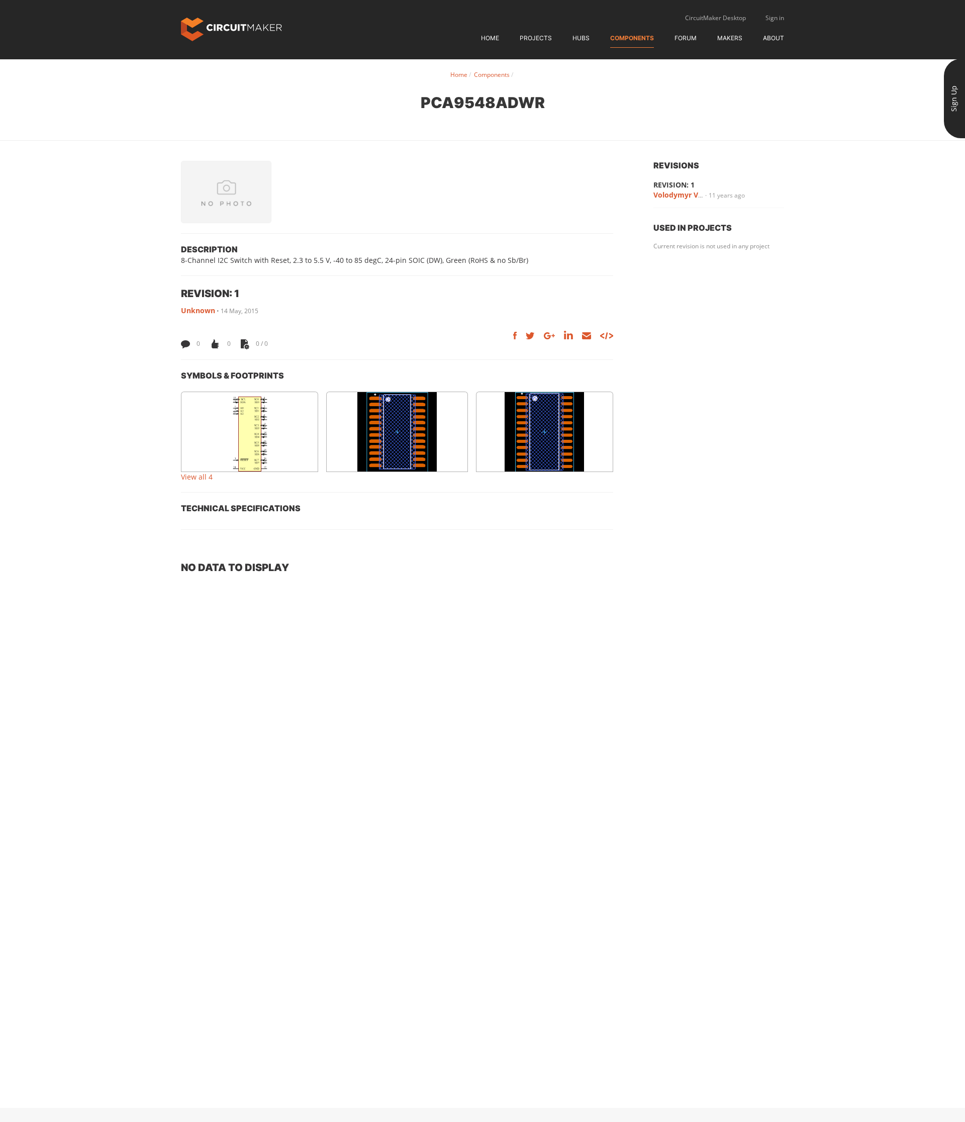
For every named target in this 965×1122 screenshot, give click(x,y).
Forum (685, 38)
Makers (729, 38)
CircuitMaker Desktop (715, 18)
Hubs (581, 38)
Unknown (198, 310)
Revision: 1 (674, 185)
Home (490, 38)
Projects (536, 38)
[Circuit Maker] (231, 28)
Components (632, 38)
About (773, 38)
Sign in (774, 18)
